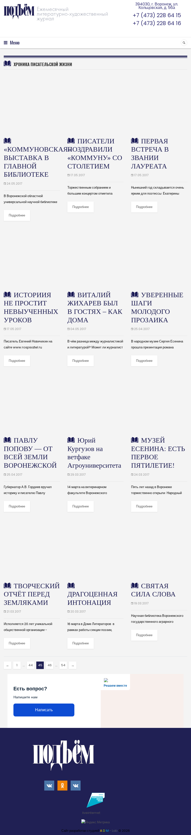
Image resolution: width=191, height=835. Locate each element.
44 (30, 665)
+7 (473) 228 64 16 (157, 23)
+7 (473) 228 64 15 (157, 15)
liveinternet (91, 812)
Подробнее (17, 215)
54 (63, 665)
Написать (44, 710)
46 (50, 665)
